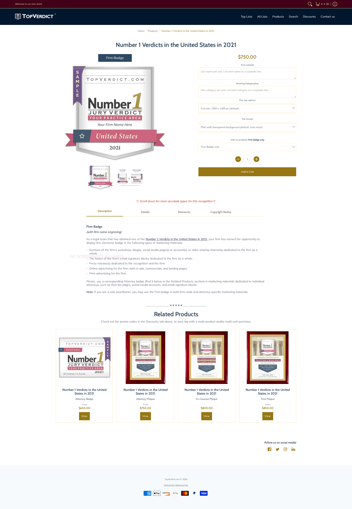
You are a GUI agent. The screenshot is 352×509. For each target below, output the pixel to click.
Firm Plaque (268, 398)
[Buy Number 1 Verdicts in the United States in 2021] (84, 357)
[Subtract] (238, 159)
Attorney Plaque (145, 398)
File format (247, 119)
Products (153, 30)
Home (141, 30)
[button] (322, 4)
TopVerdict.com (172, 479)
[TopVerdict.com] (35, 16)
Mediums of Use (181, 485)
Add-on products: (247, 139)
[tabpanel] (176, 257)
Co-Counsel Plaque (207, 398)
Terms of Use (169, 485)
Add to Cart (247, 171)
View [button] (84, 416)
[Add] (256, 159)
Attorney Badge (84, 398)
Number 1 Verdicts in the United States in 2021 (84, 391)
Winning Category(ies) (247, 83)
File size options (247, 100)
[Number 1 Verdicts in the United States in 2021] (100, 177)
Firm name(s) (247, 64)
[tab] (104, 212)
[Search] (310, 4)
